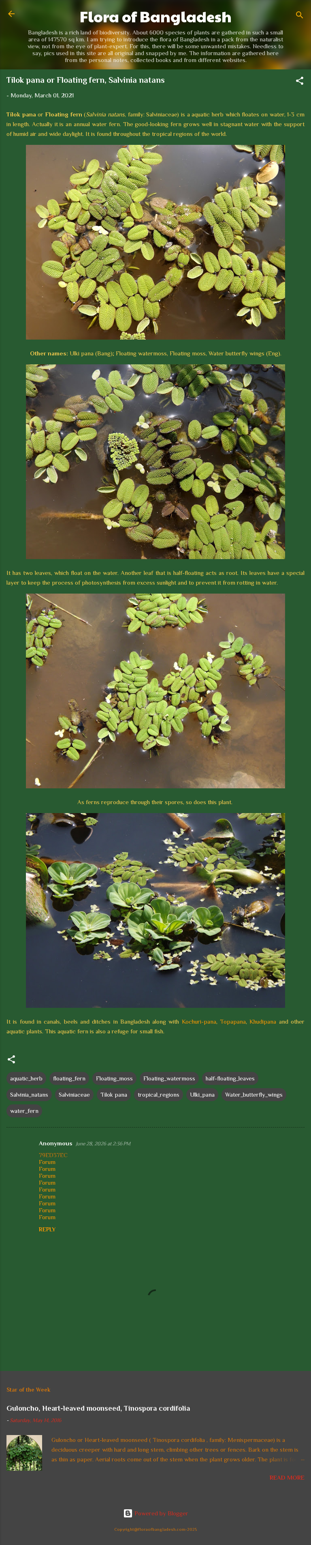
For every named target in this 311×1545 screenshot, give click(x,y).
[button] (300, 82)
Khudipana (262, 1021)
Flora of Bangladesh (156, 16)
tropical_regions (158, 1094)
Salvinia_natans (29, 1094)
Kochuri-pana (199, 1021)
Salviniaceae (74, 1094)
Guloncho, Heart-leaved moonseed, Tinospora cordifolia (98, 1408)
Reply (47, 1229)
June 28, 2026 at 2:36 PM (103, 1143)
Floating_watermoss (169, 1078)
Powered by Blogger (160, 1513)
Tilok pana (113, 1094)
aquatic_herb (26, 1078)
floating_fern (69, 1078)
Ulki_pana (202, 1094)
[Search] (300, 16)
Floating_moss (114, 1078)
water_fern (24, 1110)
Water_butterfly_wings (254, 1094)
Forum (47, 1161)
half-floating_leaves (230, 1078)
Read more (287, 1477)
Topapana (233, 1021)
